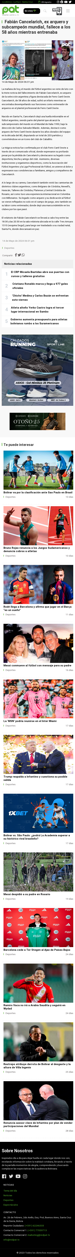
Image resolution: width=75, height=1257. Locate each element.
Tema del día (10, 1190)
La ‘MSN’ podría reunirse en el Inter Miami (30, 721)
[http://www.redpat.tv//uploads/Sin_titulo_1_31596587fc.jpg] (38, 1041)
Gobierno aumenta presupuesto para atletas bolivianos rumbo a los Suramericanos (38, 321)
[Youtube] (66, 2)
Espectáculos (10, 1204)
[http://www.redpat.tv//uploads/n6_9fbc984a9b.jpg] (38, 584)
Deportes (9, 248)
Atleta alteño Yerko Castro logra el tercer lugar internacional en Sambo (37, 309)
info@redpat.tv (11, 1239)
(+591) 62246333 (34, 1225)
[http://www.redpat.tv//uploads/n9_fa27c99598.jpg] (38, 754)
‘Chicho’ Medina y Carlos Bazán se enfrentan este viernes (40, 297)
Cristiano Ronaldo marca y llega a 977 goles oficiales (40, 286)
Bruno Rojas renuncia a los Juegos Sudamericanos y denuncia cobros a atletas (36, 549)
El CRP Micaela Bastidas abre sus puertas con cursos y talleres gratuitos (40, 274)
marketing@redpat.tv (39, 1235)
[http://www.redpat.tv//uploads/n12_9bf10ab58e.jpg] (38, 927)
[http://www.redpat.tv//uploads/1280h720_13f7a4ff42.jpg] (38, 813)
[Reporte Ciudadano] (58, 11)
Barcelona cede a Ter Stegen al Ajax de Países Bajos (36, 949)
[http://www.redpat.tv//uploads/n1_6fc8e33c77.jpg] (38, 525)
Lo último (6, 2)
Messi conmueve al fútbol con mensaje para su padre (37, 665)
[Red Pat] (10, 10)
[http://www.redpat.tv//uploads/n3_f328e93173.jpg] (38, 1100)
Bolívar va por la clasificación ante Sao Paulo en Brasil (37, 492)
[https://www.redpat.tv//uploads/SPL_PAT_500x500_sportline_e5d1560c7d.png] (37, 370)
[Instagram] (58, 2)
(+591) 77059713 (37, 1230)
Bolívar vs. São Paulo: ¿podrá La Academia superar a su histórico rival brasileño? (36, 837)
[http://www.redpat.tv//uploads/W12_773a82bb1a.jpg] (38, 872)
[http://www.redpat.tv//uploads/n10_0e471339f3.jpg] (38, 698)
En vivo (29, 11)
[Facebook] (61, 2)
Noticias (7, 1195)
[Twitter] (70, 2)
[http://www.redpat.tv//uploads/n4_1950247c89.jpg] (38, 470)
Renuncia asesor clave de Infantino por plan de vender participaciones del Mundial (38, 1124)
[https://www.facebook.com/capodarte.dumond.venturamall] (37, 421)
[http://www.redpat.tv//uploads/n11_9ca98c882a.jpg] (38, 983)
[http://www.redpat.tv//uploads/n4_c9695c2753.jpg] (38, 643)
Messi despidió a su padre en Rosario (26, 894)
